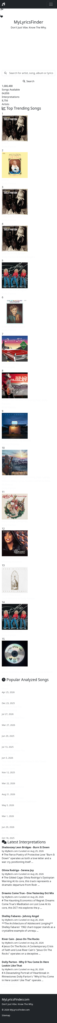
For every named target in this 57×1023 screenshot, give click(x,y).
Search (30, 81)
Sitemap (6, 1015)
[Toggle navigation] (51, 4)
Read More (11, 866)
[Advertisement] (28, 47)
